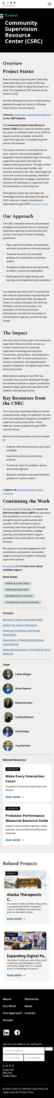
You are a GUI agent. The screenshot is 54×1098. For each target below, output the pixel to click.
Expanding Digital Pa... (27, 956)
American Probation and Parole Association (21, 632)
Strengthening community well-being (22, 602)
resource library (39, 204)
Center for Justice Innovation (20, 625)
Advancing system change (17, 583)
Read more (13, 797)
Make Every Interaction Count (25, 778)
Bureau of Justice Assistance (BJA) (23, 619)
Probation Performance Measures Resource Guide (27, 818)
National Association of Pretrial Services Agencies (26, 651)
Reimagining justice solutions (19, 596)
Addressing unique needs (17, 589)
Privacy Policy (26, 1092)
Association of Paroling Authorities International (23, 642)
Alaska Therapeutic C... (24, 897)
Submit (48, 1048)
